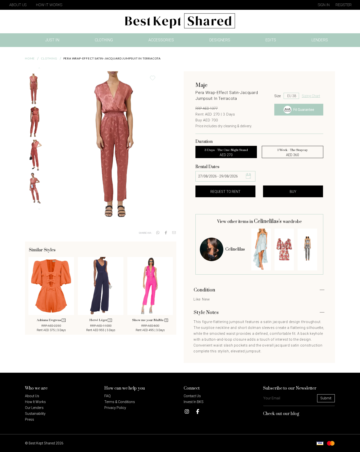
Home (30, 58)
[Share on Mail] (174, 233)
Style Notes (206, 313)
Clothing (104, 40)
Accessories (161, 40)
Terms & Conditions (119, 402)
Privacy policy (115, 408)
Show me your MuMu (149, 320)
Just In (53, 41)
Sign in (324, 5)
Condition (204, 290)
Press (29, 419)
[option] (51, 294)
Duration (204, 141)
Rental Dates (207, 167)
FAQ (107, 396)
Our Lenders (34, 408)
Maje (201, 85)
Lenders (320, 40)
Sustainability (35, 414)
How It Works (49, 5)
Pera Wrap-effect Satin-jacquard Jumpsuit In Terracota (112, 58)
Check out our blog (281, 414)
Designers (219, 40)
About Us (17, 5)
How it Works (35, 402)
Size (277, 96)
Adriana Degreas (51, 320)
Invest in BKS (194, 402)
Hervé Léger (100, 320)
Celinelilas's (268, 221)
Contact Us (192, 396)
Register (344, 5)
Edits (270, 40)
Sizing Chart (311, 96)
